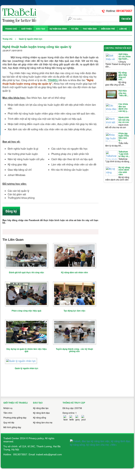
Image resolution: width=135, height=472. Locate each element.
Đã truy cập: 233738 (72, 408)
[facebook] (65, 418)
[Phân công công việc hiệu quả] (26, 293)
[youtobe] (83, 418)
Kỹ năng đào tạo (41, 408)
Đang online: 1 (70, 412)
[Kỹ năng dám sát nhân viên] (74, 255)
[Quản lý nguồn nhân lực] (21, 360)
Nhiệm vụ (7, 408)
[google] (77, 418)
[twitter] (71, 418)
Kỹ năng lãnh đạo (41, 412)
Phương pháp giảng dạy (14, 417)
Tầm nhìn (7, 412)
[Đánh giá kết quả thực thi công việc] (26, 255)
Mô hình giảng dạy (12, 427)
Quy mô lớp (8, 422)
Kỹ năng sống (39, 417)
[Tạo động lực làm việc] (74, 293)
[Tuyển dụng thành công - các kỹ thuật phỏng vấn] (74, 331)
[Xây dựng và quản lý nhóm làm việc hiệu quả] (26, 331)
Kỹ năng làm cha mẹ (42, 422)
